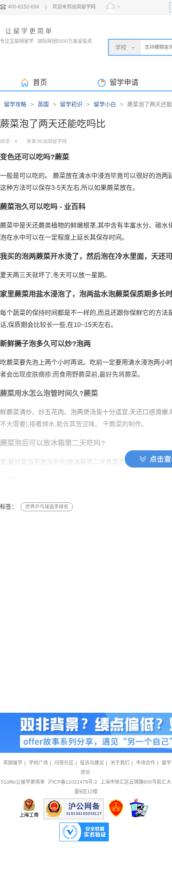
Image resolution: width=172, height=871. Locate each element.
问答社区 (64, 763)
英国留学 (12, 763)
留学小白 (105, 104)
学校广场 (38, 763)
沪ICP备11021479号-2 (72, 782)
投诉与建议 (92, 763)
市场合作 (145, 763)
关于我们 (120, 763)
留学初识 (71, 104)
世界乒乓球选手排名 (46, 507)
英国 (43, 104)
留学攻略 (15, 104)
